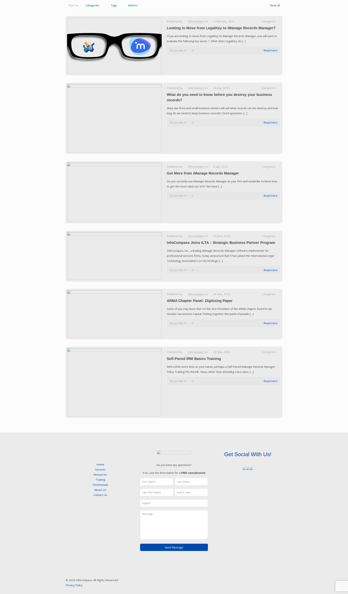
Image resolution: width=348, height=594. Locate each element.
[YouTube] (259, 580)
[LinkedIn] (264, 580)
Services (100, 469)
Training (100, 479)
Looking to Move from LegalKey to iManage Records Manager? (221, 28)
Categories (92, 5)
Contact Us (100, 495)
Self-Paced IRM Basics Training (194, 359)
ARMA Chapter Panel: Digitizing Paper (200, 301)
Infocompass (196, 21)
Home (100, 464)
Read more (270, 50)
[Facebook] (250, 580)
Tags (114, 5)
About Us (100, 490)
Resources (100, 474)
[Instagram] (269, 580)
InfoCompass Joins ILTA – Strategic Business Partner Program (221, 243)
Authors (133, 5)
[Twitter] (254, 580)
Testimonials (100, 484)
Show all (275, 5)
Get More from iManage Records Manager (203, 173)
